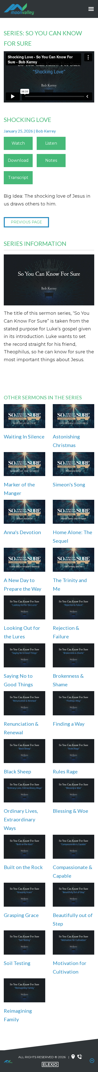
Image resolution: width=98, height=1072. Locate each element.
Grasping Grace (21, 915)
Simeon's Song (69, 484)
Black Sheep (17, 771)
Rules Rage (65, 771)
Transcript (18, 177)
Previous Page (26, 222)
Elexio (50, 1064)
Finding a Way (68, 724)
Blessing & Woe (70, 811)
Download (18, 160)
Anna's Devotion (22, 532)
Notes (51, 160)
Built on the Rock (23, 867)
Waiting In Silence (24, 436)
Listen (51, 143)
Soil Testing (17, 963)
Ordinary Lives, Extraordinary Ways (21, 819)
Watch (18, 143)
